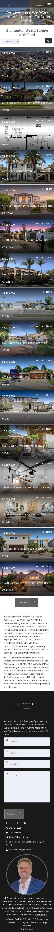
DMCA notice (27, 929)
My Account (38, 5)
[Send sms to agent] (9, 5)
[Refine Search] (48, 40)
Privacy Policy (41, 914)
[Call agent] (3, 5)
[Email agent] (16, 5)
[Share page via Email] (23, 5)
